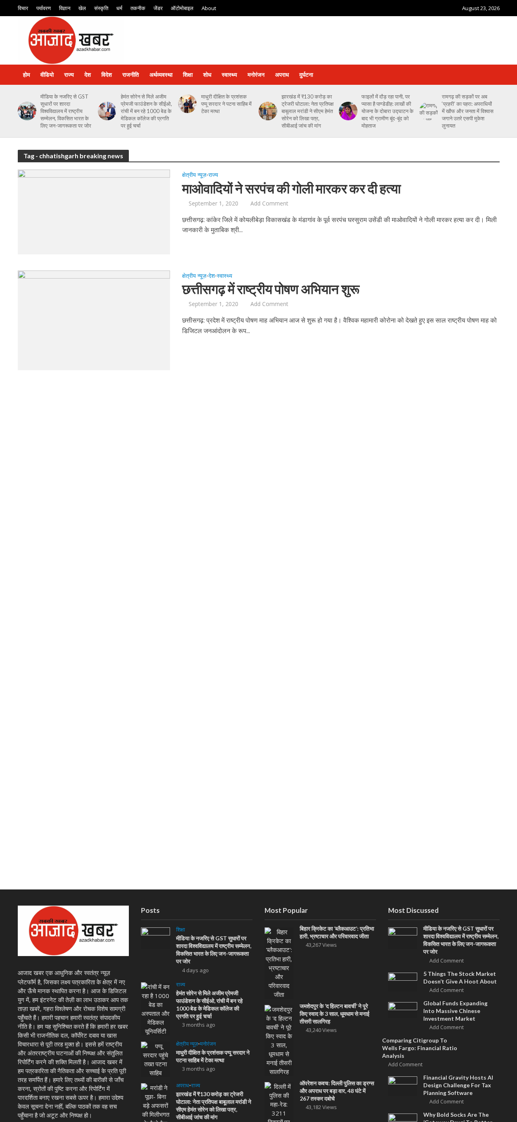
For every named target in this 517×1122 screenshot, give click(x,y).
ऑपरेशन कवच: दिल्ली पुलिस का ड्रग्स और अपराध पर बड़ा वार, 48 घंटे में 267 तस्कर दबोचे (337, 1091)
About (209, 8)
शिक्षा (188, 74)
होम (26, 74)
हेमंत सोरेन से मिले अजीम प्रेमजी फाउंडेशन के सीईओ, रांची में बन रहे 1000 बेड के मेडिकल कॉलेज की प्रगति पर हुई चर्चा (146, 111)
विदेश (106, 74)
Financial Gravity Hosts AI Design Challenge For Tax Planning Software (458, 1085)
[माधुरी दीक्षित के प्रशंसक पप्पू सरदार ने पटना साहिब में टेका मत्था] (186, 103)
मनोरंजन (256, 74)
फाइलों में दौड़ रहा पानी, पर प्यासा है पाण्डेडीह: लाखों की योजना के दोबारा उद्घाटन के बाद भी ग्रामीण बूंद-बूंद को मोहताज (387, 111)
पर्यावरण (43, 8)
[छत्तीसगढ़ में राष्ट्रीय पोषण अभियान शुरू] (94, 319)
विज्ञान (64, 8)
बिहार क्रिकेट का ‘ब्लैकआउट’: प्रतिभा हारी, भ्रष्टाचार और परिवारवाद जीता (337, 932)
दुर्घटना (306, 74)
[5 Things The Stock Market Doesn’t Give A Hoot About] (402, 981)
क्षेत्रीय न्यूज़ (194, 175)
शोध (207, 74)
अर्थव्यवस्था (160, 74)
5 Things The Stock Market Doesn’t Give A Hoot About (460, 977)
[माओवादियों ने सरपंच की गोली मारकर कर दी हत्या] (94, 211)
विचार (23, 8)
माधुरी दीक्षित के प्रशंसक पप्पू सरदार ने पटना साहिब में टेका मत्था (226, 103)
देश (87, 74)
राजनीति (130, 74)
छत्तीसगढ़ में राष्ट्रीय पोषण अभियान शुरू (270, 289)
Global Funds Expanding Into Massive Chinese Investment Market (455, 1011)
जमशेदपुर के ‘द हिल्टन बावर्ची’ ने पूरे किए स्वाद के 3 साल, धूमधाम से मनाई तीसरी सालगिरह (335, 1013)
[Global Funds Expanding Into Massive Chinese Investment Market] (402, 1009)
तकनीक (137, 8)
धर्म (119, 8)
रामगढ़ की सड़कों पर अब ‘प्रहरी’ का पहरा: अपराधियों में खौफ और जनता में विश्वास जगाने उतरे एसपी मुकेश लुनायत (468, 111)
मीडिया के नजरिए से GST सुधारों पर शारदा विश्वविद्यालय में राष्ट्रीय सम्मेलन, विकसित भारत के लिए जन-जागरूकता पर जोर (65, 111)
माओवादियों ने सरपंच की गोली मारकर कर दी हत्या (291, 188)
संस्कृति (101, 8)
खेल (82, 8)
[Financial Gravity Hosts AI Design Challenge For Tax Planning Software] (402, 1085)
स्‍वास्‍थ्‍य (229, 74)
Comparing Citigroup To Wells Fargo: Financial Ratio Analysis (419, 1048)
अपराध (282, 74)
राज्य (69, 74)
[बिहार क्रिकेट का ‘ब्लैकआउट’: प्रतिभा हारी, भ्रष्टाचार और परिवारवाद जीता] (279, 962)
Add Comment (269, 203)
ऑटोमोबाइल (182, 8)
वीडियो (47, 74)
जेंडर (158, 8)
